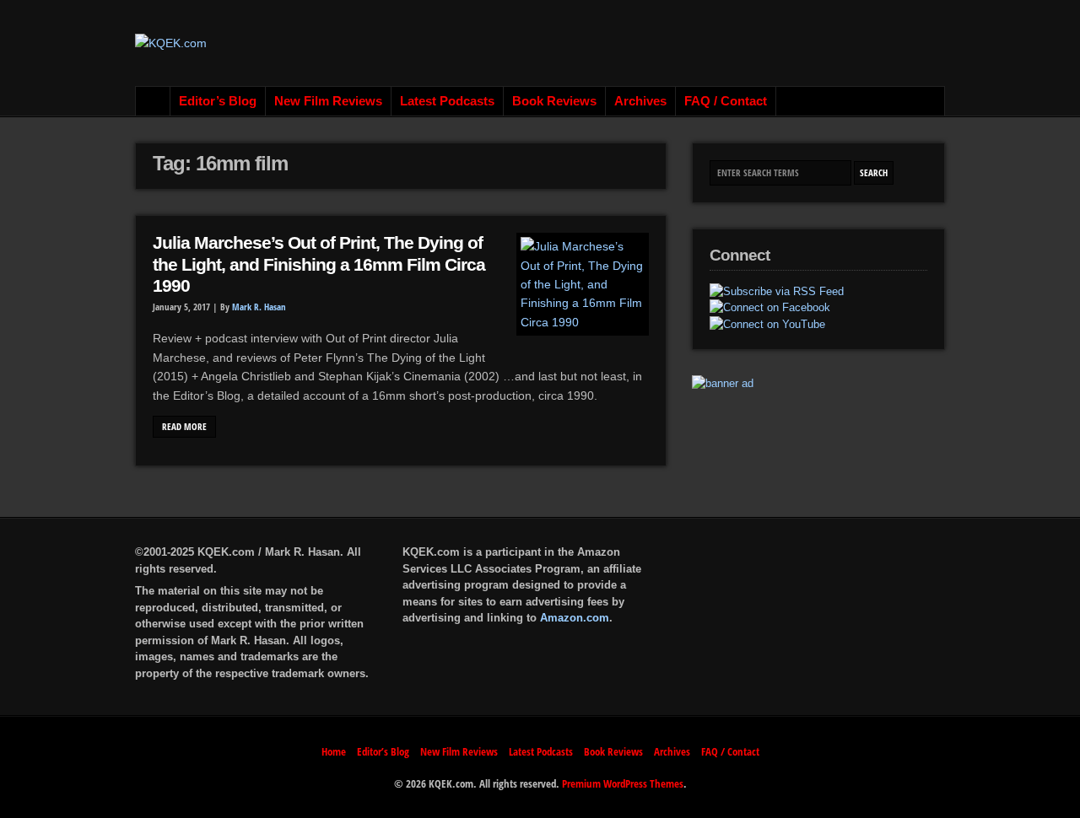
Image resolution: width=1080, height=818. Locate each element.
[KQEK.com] (171, 43)
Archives (640, 101)
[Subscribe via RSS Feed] (777, 291)
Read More (184, 427)
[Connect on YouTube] (767, 324)
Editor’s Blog (217, 101)
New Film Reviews (328, 101)
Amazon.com (574, 617)
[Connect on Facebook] (770, 307)
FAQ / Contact (725, 101)
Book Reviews (554, 101)
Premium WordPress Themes (622, 783)
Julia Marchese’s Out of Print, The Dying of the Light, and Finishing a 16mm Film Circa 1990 (319, 264)
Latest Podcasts (447, 101)
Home (153, 101)
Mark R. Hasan (259, 307)
